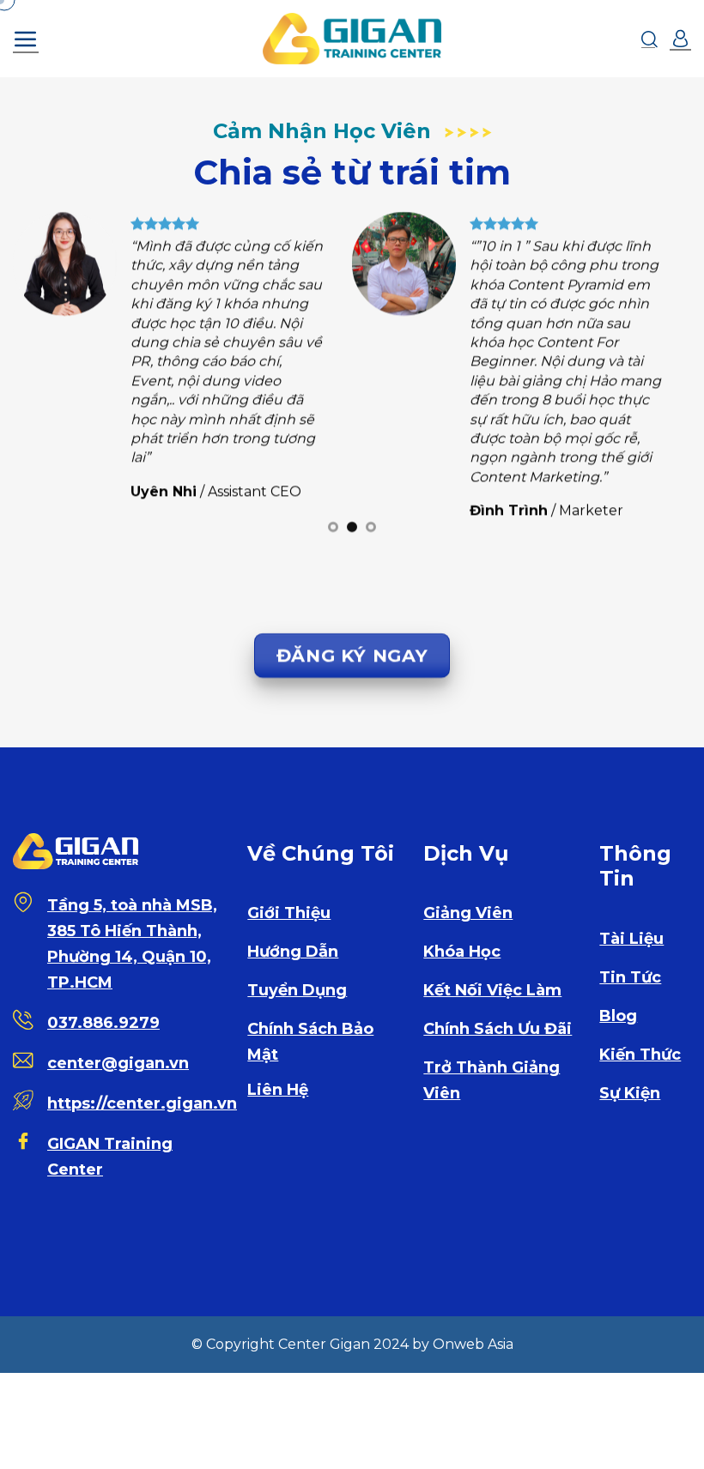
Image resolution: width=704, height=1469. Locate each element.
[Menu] (26, 39)
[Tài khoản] (680, 39)
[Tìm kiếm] (649, 39)
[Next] (655, 379)
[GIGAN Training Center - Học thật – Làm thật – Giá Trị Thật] (352, 38)
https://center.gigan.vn (142, 1103)
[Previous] (48, 379)
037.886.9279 (103, 1022)
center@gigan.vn (118, 1063)
